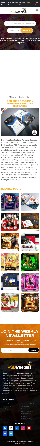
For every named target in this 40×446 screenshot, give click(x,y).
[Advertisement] (20, 75)
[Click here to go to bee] (5, 433)
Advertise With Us (13, 3)
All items (12, 97)
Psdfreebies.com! (18, 373)
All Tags (5, 409)
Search (27, 30)
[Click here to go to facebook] (5, 428)
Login (29, 2)
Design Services (27, 411)
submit (34, 350)
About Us (3, 3)
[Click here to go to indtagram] (23, 428)
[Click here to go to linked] (17, 428)
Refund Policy (26, 414)
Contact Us (22, 3)
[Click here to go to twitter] (11, 428)
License (24, 416)
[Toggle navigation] (37, 10)
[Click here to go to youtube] (29, 428)
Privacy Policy (26, 419)
